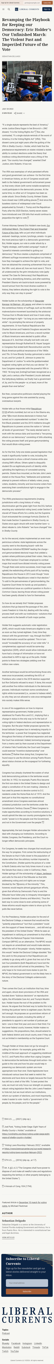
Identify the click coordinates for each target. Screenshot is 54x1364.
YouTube (14, 1351)
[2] (6, 412)
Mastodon (7, 1347)
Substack (26, 1347)
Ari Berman (15, 304)
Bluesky (5, 1343)
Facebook (15, 1343)
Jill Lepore (26, 304)
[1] (3, 412)
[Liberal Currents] (27, 1315)
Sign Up (47, 9)
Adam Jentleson (44, 873)
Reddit (17, 1347)
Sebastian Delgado (11, 56)
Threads (36, 1347)
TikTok (45, 1347)
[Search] (9, 9)
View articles (8, 1237)
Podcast (6, 1333)
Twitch (5, 1351)
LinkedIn (38, 1343)
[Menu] (4, 9)
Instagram (27, 1343)
